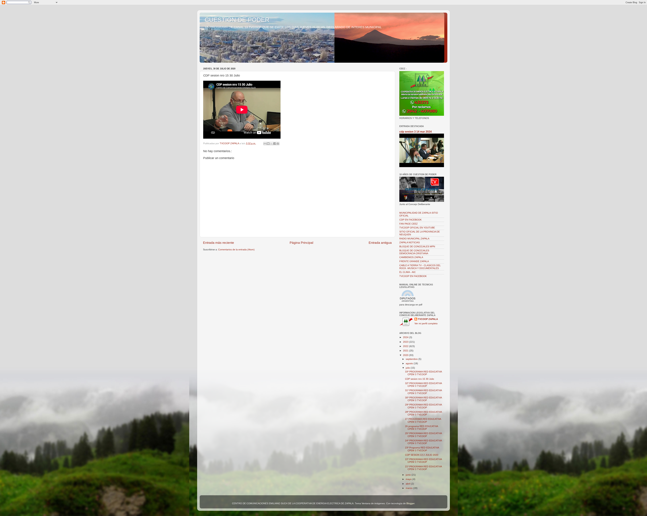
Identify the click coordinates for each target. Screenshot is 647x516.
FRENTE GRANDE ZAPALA (414, 261)
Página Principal (301, 242)
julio (408, 368)
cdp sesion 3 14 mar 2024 (415, 131)
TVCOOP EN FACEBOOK (413, 276)
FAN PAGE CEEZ (408, 224)
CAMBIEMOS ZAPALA (411, 257)
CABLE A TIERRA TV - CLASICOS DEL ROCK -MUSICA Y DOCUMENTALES (420, 266)
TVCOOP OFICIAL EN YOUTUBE (417, 227)
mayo (409, 479)
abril (408, 483)
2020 (406, 355)
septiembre (412, 359)
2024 (406, 337)
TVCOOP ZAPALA (428, 319)
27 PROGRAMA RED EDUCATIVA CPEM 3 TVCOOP (423, 420)
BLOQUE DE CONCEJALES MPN (417, 246)
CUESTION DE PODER (237, 19)
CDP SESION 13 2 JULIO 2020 (421, 455)
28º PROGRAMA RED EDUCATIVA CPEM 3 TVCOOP (423, 413)
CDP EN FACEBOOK (410, 219)
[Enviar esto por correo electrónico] (265, 143)
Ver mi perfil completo (426, 323)
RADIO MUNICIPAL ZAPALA (414, 238)
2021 (406, 350)
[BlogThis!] (268, 143)
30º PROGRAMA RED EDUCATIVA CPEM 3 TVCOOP (423, 399)
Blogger (410, 503)
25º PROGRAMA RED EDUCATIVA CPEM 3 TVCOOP (423, 434)
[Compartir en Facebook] (274, 143)
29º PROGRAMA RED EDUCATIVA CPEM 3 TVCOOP (423, 406)
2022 (406, 346)
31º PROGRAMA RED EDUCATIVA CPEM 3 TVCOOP (423, 391)
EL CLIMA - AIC (407, 272)
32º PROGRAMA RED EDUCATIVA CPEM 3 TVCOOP (423, 384)
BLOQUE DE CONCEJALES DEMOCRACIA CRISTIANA (414, 252)
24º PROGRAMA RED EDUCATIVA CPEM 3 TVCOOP (423, 442)
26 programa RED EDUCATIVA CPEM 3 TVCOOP (421, 427)
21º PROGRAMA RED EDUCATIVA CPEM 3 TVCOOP (423, 468)
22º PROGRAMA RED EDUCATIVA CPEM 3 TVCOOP (423, 460)
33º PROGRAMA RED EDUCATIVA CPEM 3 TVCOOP (423, 373)
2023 (406, 342)
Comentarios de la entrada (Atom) (236, 249)
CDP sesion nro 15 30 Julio (419, 379)
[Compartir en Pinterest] (278, 143)
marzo (409, 488)
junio (408, 475)
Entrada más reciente (218, 242)
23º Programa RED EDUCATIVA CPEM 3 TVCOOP (422, 449)
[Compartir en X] (271, 143)
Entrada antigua (380, 242)
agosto (410, 363)
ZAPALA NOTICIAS (409, 242)
